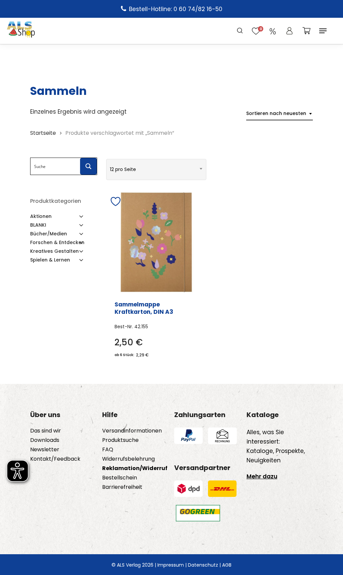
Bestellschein (119, 477)
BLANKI (38, 225)
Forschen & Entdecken (57, 242)
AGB (226, 565)
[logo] (21, 31)
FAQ (107, 449)
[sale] (273, 31)
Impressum (170, 565)
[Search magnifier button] (88, 166)
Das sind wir (45, 430)
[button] (323, 30)
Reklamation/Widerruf (134, 468)
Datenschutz (203, 565)
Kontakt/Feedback (55, 459)
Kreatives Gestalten (54, 251)
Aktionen (41, 216)
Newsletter (44, 449)
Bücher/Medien (48, 233)
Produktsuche (120, 440)
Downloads (44, 440)
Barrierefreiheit (122, 487)
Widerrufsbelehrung (128, 459)
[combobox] (279, 113)
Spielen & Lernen (50, 259)
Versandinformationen (132, 430)
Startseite (43, 132)
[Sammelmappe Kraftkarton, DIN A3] (156, 242)
